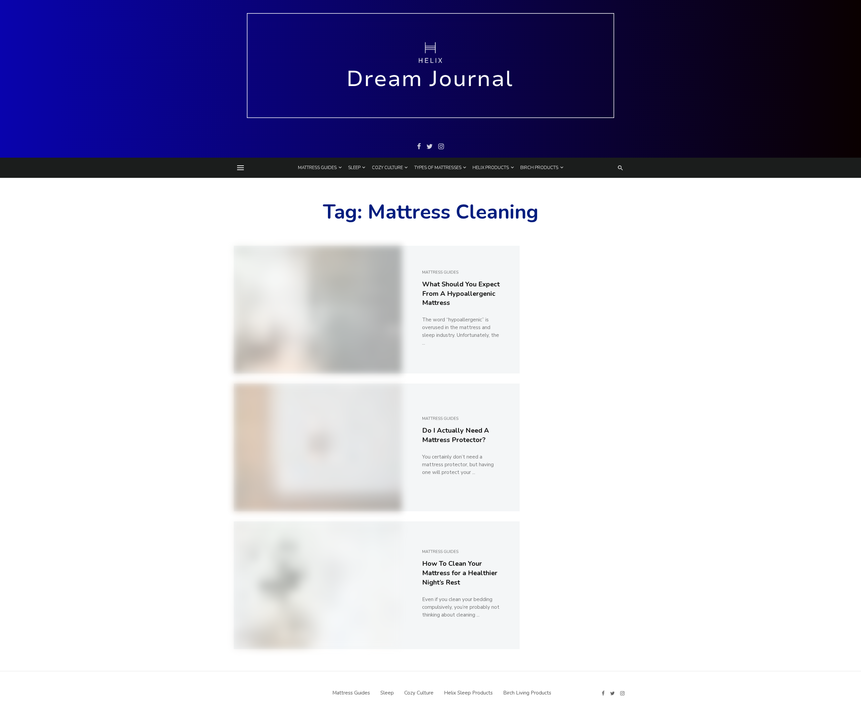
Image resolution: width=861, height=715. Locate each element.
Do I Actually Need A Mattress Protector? (455, 435)
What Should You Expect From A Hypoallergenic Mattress (461, 294)
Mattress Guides (317, 168)
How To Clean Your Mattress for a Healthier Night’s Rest (459, 573)
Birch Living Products (527, 692)
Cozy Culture (387, 168)
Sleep (354, 168)
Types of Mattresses (437, 168)
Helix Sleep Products (468, 692)
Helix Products (491, 168)
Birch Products (539, 168)
